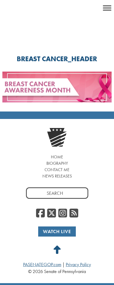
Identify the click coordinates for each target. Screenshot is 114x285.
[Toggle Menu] (107, 7)
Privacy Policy (78, 264)
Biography (57, 163)
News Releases (57, 176)
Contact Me (57, 169)
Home (57, 157)
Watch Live (57, 231)
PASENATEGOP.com (42, 264)
